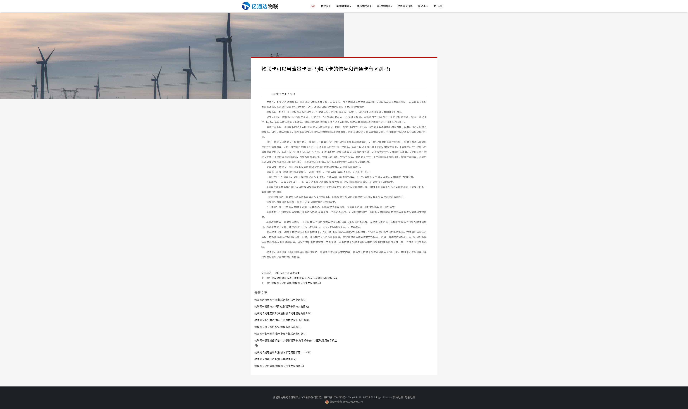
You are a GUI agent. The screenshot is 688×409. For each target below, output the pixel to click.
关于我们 (438, 6)
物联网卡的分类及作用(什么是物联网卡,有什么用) (282, 320)
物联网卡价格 (405, 6)
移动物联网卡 (384, 6)
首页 (313, 6)
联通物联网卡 (364, 6)
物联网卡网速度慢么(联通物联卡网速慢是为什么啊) (282, 313)
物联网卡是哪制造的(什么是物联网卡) (275, 359)
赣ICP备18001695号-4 (335, 397)
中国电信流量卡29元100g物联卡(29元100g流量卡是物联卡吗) (304, 278)
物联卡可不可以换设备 (287, 273)
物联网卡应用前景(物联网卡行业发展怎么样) (296, 283)
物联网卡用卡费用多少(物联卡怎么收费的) (277, 327)
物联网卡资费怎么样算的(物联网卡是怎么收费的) (281, 306)
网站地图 (398, 397)
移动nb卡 (423, 6)
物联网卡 (326, 6)
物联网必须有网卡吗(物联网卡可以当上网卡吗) (280, 299)
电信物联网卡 (343, 6)
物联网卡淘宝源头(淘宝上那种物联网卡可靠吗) (280, 333)
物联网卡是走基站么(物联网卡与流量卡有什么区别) (282, 352)
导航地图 (410, 397)
